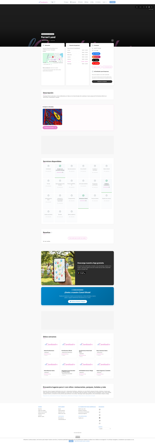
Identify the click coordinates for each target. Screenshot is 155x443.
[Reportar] (18, 45)
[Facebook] (100, 409)
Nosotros (40, 408)
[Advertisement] (77, 145)
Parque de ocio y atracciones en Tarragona (69, 395)
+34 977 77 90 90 (97, 48)
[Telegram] (100, 421)
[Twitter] (100, 412)
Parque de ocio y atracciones (47, 34)
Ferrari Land (151, 9)
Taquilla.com (80, 417)
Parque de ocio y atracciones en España (87, 395)
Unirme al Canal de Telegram (78, 301)
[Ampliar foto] (152, 7)
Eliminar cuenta (41, 416)
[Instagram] (100, 415)
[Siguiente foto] (144, 7)
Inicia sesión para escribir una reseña (77, 238)
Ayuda (59, 408)
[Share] (112, 40)
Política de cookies (42, 410)
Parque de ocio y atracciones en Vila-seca (51, 395)
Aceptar (71, 441)
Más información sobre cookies (82, 441)
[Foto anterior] (137, 7)
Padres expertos (61, 410)
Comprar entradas (49, 127)
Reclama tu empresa (102, 81)
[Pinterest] (100, 418)
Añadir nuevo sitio (61, 413)
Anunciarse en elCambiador (83, 411)
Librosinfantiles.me (62, 419)
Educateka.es (61, 417)
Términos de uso (41, 413)
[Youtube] (100, 423)
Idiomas (100, 426)
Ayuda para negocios (82, 413)
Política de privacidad (42, 411)
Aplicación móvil (61, 411)
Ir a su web (96, 50)
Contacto (40, 414)
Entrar (113, 2)
